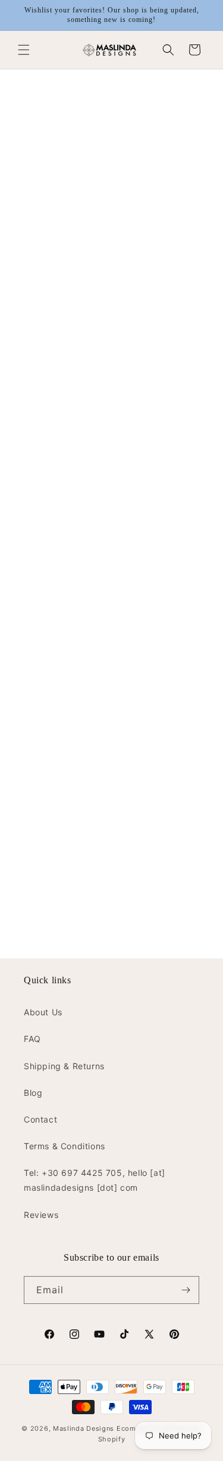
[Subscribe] (185, 1290)
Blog (33, 1093)
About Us (43, 1012)
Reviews (41, 1215)
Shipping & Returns (64, 1066)
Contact (40, 1119)
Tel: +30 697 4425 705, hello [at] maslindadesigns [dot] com (94, 1180)
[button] (24, 50)
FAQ (32, 1039)
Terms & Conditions (64, 1146)
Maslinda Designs (83, 1428)
